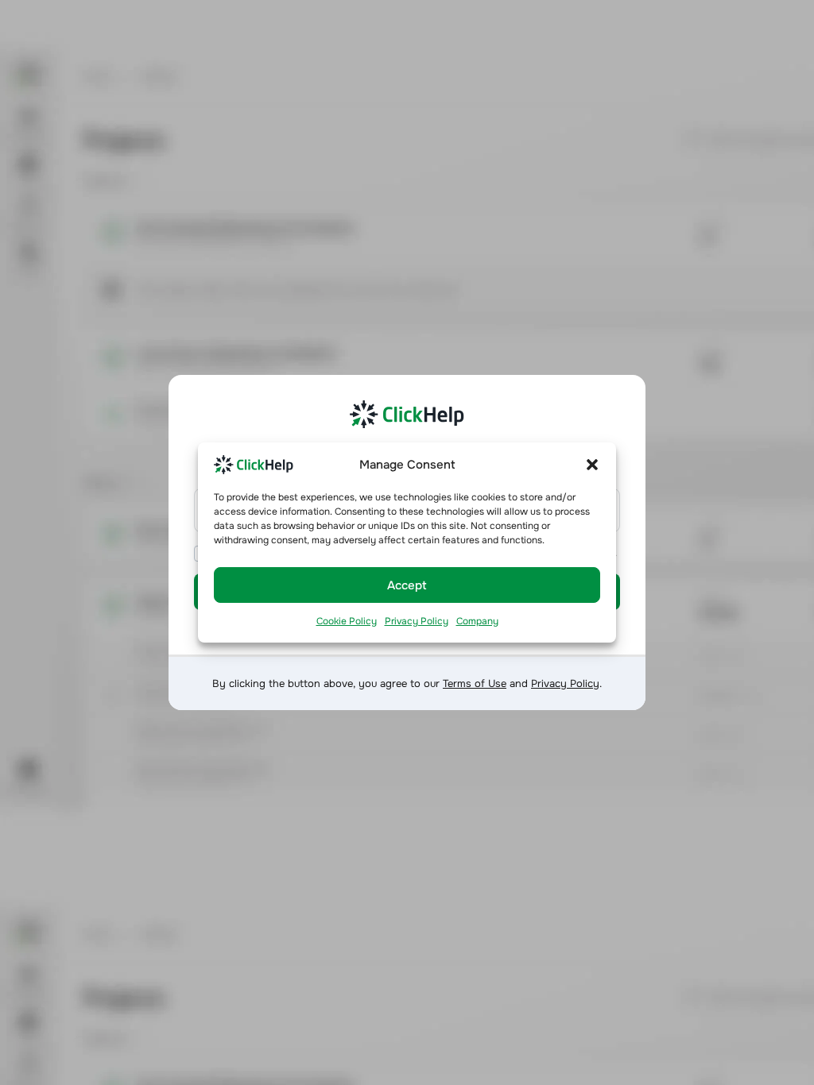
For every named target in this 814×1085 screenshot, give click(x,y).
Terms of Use (474, 683)
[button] (592, 464)
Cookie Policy (346, 621)
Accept (407, 585)
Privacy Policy (416, 621)
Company (477, 621)
